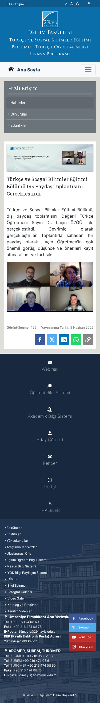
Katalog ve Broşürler (22, 605)
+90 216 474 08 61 (37, 661)
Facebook (85, 618)
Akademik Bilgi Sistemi (50, 416)
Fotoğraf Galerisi (19, 592)
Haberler (17, 102)
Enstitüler (14, 534)
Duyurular (18, 114)
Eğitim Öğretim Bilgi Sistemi (27, 560)
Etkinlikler (18, 125)
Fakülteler (14, 528)
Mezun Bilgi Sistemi (21, 566)
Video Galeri (16, 598)
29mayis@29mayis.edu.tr (37, 631)
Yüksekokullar (17, 541)
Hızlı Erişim (16, 4)
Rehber (50, 463)
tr (88, 3)
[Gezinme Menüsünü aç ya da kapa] (88, 69)
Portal (50, 486)
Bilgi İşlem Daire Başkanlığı (57, 695)
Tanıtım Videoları (19, 611)
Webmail (50, 369)
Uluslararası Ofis (19, 553)
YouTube (84, 637)
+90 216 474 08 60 (24, 622)
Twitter (83, 628)
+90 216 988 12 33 (39, 656)
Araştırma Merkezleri (22, 547)
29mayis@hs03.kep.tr (20, 641)
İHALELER (50, 510)
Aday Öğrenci (50, 439)
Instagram (85, 646)
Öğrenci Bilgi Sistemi (50, 392)
